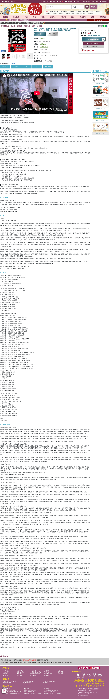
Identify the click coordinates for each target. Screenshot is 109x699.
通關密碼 (6, 674)
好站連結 (47, 675)
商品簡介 (5, 67)
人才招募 (33, 670)
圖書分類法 (20, 672)
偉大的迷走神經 (70, 13)
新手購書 (60, 672)
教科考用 (103, 17)
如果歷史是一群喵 (80, 13)
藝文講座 (95, 1)
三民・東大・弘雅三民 (10, 681)
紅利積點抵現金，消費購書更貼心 (17, 20)
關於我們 (6, 670)
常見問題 (47, 672)
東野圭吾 (71, 11)
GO (87, 7)
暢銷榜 (5, 17)
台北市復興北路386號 (9, 690)
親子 (72, 17)
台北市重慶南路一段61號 (51, 690)
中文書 (13, 26)
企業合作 (60, 674)
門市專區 (19, 670)
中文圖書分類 (5, 63)
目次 (37, 67)
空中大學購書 (48, 674)
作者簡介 (15, 67)
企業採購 (6, 1)
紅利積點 (60, 670)
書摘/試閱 (48, 67)
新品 (16, 17)
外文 (34, 17)
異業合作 (6, 675)
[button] (100, 133)
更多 (106, 71)
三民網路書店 (5, 26)
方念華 (92, 11)
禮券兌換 (47, 670)
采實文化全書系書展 (94, 36)
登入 (13, 1)
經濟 (33, 26)
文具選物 (83, 17)
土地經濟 (13, 63)
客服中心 (78, 1)
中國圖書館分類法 (35, 672)
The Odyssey (63, 11)
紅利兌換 (69, 1)
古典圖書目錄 (27, 683)
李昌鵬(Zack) (44, 47)
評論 (101, 26)
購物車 (53, 1)
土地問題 (39, 26)
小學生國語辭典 (54, 11)
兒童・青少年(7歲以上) (50, 681)
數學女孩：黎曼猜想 (58, 13)
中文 (26, 17)
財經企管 (19, 26)
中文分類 (6, 672)
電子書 (63, 17)
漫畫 (92, 17)
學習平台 (104, 1)
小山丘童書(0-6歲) (28, 681)
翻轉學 (42, 38)
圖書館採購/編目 (35, 674)
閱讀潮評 (19, 675)
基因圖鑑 (85, 11)
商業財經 (27, 26)
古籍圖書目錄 (7, 683)
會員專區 (45, 1)
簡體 (43, 17)
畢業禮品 (46, 683)
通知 (61, 1)
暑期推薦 (78, 11)
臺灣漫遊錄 (91, 13)
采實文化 (43, 44)
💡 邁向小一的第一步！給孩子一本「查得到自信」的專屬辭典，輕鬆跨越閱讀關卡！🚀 (12, 23)
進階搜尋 (93, 7)
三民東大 (53, 17)
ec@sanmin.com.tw (15, 693)
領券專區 (87, 1)
